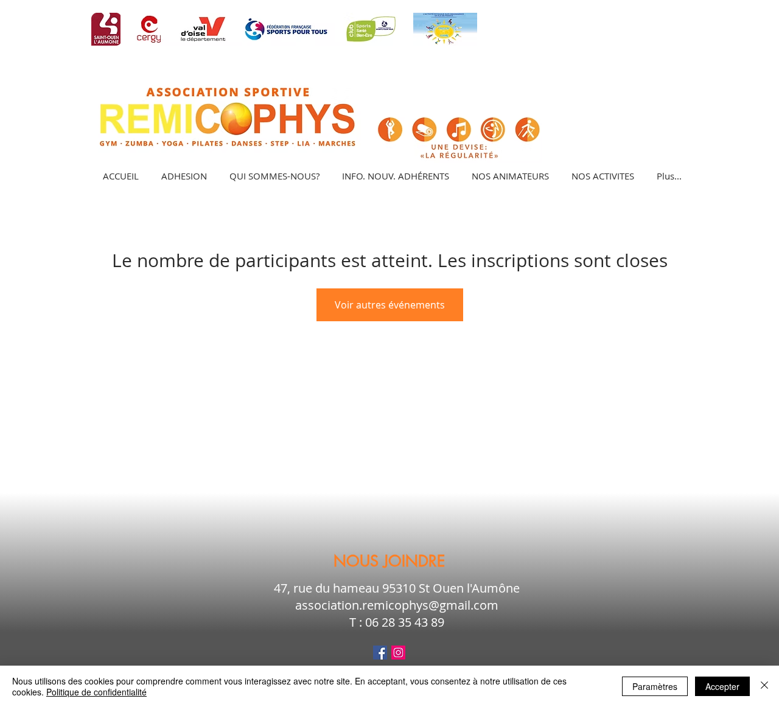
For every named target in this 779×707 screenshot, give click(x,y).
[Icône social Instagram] (398, 653)
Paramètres (654, 686)
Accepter (722, 686)
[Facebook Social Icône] (380, 653)
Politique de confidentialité (96, 692)
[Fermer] (764, 686)
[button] (602, 176)
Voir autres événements (390, 305)
